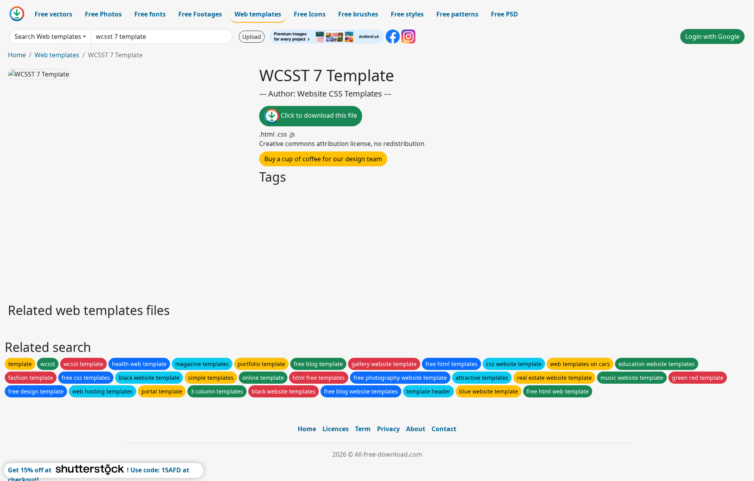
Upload (251, 36)
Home (17, 55)
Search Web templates (48, 36)
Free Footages (200, 14)
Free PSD (504, 14)
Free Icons (310, 14)
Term (363, 429)
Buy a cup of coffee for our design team (323, 159)
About (415, 429)
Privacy (388, 429)
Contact (444, 429)
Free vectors (53, 14)
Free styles (407, 14)
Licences (335, 429)
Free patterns (457, 14)
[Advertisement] (242, 242)
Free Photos (103, 14)
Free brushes (358, 14)
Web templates (257, 14)
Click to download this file (318, 115)
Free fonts (150, 14)
